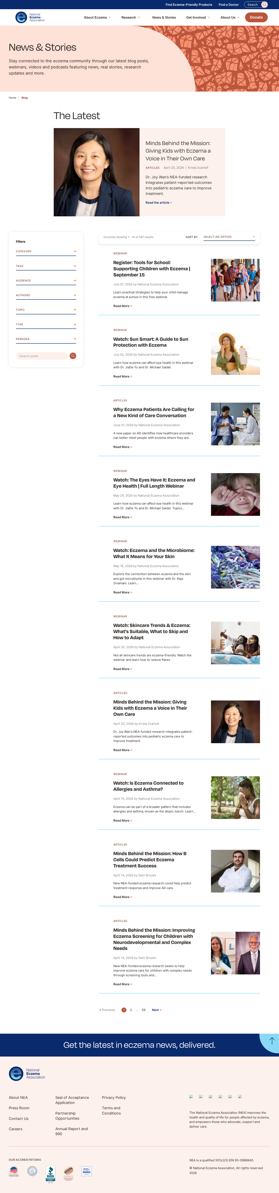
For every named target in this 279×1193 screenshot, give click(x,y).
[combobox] (229, 238)
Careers (15, 1129)
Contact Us (18, 1118)
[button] (229, 238)
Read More (121, 306)
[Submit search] (73, 356)
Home (12, 97)
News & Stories (164, 17)
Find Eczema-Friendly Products (189, 5)
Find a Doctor (229, 5)
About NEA (18, 1097)
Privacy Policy (114, 1097)
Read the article (157, 202)
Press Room (19, 1108)
